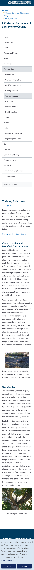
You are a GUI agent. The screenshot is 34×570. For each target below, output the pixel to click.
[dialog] (17, 554)
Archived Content (10, 185)
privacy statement (7, 560)
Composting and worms (12, 139)
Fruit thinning (10, 101)
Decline (8, 566)
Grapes (6, 117)
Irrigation (7, 149)
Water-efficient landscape (13, 133)
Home (6, 37)
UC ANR (5, 10)
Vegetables (8, 64)
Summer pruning (11, 106)
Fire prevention (9, 176)
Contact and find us (11, 53)
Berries (6, 122)
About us (7, 58)
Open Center (21, 234)
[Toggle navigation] (4, 3)
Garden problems (10, 160)
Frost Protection (11, 112)
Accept (24, 566)
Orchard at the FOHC (13, 80)
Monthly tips (9, 74)
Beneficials (7, 165)
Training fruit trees (12, 96)
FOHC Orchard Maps (12, 85)
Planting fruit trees (11, 90)
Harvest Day (8, 42)
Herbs (6, 128)
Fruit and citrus (9, 69)
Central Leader (8, 234)
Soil (5, 144)
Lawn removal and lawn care (14, 171)
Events (6, 48)
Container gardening (11, 155)
